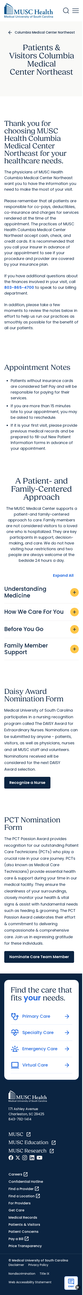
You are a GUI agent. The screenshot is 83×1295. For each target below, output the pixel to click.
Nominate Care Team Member (39, 956)
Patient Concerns (24, 1231)
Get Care (16, 1210)
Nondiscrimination (22, 1273)
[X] (18, 1158)
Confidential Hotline (26, 1181)
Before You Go (40, 629)
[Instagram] (24, 1157)
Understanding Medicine (40, 592)
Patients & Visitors (24, 1224)
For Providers (20, 1203)
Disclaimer (16, 1265)
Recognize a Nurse (27, 782)
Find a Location (24, 1196)
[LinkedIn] (31, 1157)
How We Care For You (40, 612)
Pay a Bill (19, 1239)
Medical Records (23, 1217)
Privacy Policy (38, 1265)
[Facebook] (11, 1157)
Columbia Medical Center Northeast (45, 32)
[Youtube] (39, 1158)
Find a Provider (24, 1189)
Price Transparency (25, 1245)
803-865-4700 (19, 287)
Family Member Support (40, 649)
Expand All (63, 575)
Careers (18, 1174)
